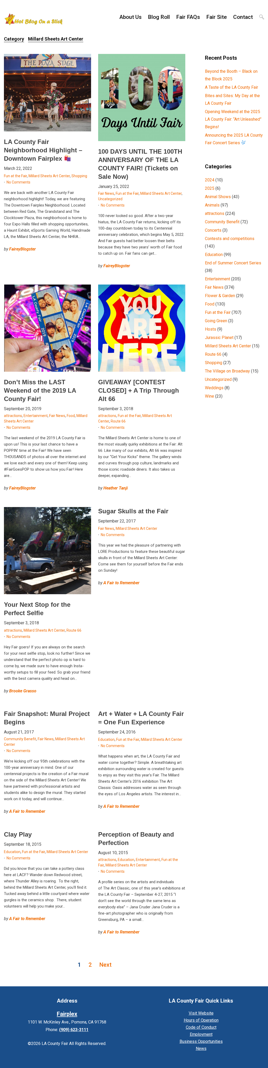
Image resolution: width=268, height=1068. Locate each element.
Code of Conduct (201, 1027)
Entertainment (36, 416)
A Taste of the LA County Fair (231, 87)
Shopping (79, 176)
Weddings (214, 387)
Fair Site (216, 17)
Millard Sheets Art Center (49, 176)
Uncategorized (110, 199)
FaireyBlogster (22, 249)
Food (71, 416)
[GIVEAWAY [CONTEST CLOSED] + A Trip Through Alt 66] (141, 328)
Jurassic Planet (219, 337)
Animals (212, 205)
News (201, 1048)
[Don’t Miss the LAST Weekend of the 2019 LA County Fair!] (47, 328)
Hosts (210, 329)
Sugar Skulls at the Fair (133, 511)
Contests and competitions (229, 238)
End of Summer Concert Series (233, 262)
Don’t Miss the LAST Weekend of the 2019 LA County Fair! (40, 390)
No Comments (18, 182)
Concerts (213, 230)
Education (106, 739)
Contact (243, 17)
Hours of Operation (201, 1020)
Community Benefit (20, 739)
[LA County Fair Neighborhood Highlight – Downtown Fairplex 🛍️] (47, 92)
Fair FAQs (188, 17)
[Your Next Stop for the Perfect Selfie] (47, 550)
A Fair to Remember (121, 582)
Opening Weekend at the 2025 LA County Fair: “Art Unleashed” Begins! (233, 119)
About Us (130, 17)
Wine (209, 396)
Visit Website (201, 1013)
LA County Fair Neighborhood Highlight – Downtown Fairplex (43, 150)
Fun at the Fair (15, 176)
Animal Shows (218, 196)
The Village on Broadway (227, 371)
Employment (201, 1034)
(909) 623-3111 (73, 1029)
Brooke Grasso (22, 690)
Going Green (216, 320)
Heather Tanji (115, 488)
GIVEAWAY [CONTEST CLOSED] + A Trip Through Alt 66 (138, 390)
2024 (209, 179)
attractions (13, 416)
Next (105, 964)
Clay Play (18, 834)
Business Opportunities (201, 1041)
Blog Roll (159, 17)
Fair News (106, 193)
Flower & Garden (220, 295)
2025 (209, 188)
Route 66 (118, 421)
